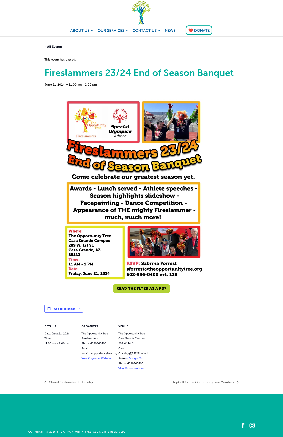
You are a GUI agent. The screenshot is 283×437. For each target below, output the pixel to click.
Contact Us (144, 31)
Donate (202, 30)
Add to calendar (64, 309)
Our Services (111, 31)
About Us (80, 31)
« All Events (53, 46)
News (170, 31)
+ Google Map (135, 358)
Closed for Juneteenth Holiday (70, 382)
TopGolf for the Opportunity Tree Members (204, 382)
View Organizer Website (96, 358)
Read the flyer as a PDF (141, 288)
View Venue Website (131, 368)
